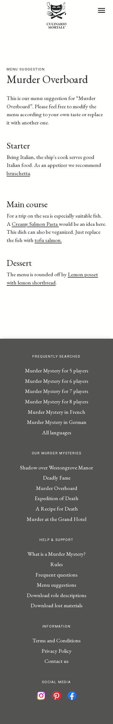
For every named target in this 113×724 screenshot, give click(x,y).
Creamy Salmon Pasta (35, 223)
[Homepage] (56, 26)
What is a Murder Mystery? (56, 553)
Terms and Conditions (56, 640)
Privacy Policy (56, 650)
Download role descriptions (56, 595)
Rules (56, 564)
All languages (56, 432)
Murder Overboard (56, 488)
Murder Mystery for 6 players (56, 380)
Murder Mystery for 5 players (56, 370)
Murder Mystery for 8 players (56, 401)
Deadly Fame (56, 477)
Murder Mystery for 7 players (56, 391)
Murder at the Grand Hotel (56, 519)
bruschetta (18, 173)
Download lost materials (56, 605)
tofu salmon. (48, 240)
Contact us (56, 661)
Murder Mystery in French (56, 411)
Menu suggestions (56, 584)
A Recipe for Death (56, 508)
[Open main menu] (101, 10)
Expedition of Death (56, 498)
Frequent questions (56, 574)
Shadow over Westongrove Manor (56, 467)
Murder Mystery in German (56, 422)
